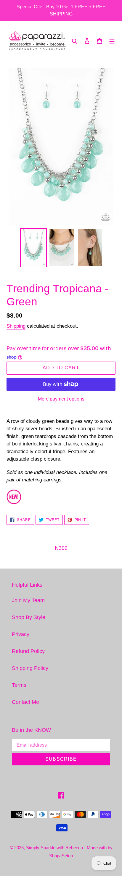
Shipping (16, 326)
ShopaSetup (61, 855)
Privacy (20, 634)
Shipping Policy (30, 668)
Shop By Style (28, 617)
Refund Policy (28, 651)
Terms (19, 685)
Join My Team (28, 600)
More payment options (61, 398)
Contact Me (25, 702)
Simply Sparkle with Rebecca (54, 847)
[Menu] (112, 41)
